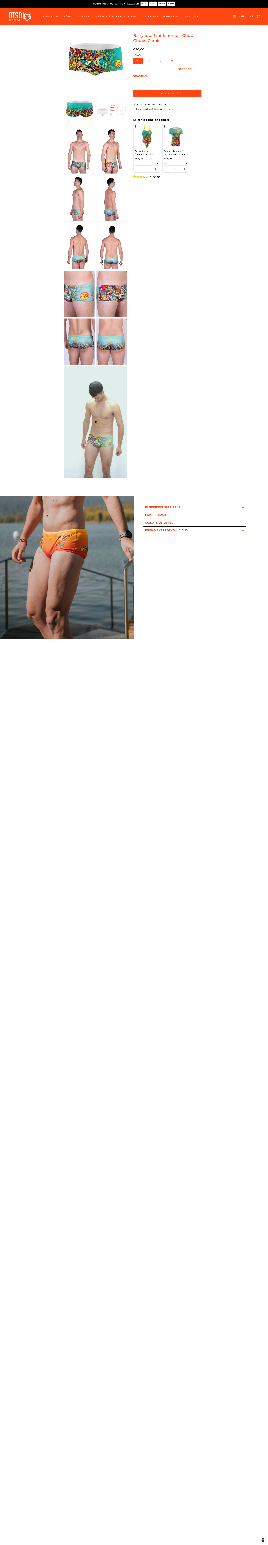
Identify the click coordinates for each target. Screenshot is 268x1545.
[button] (50, 16)
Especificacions (194, 515)
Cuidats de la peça (194, 522)
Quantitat (140, 75)
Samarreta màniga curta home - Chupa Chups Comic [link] (175, 153)
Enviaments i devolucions (194, 530)
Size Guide (184, 69)
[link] (147, 136)
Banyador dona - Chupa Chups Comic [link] (146, 153)
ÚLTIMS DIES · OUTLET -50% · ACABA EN (133, 3)
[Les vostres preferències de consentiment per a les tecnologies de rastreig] (263, 1540)
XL (172, 60)
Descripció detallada (194, 507)
